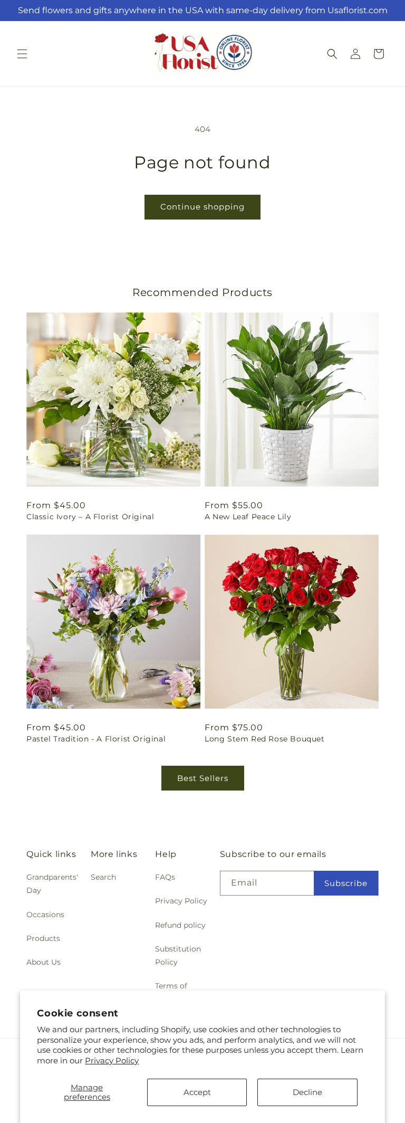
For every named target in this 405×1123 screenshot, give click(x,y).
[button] (22, 53)
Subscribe (346, 883)
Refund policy (180, 925)
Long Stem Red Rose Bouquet (265, 739)
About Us (43, 962)
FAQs (165, 877)
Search (103, 877)
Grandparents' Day (52, 883)
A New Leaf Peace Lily (248, 516)
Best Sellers (202, 778)
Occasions (45, 914)
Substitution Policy (178, 955)
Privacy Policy (112, 1060)
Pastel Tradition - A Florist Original (96, 739)
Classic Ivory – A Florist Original (90, 516)
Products (43, 938)
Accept (197, 1092)
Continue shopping (202, 207)
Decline (307, 1092)
